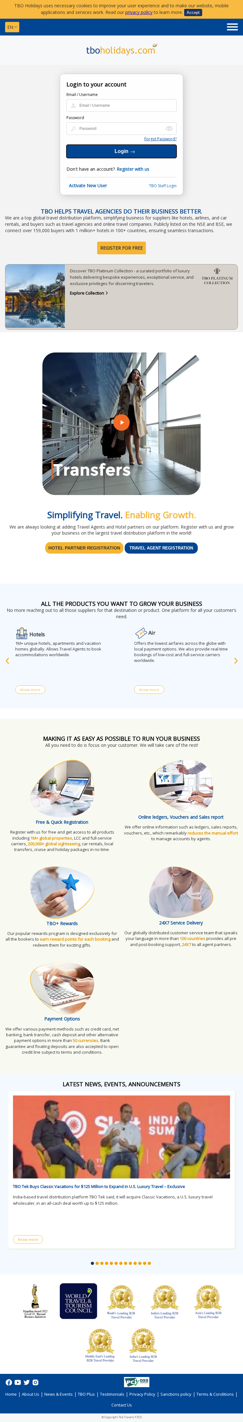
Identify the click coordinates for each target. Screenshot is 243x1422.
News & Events (58, 1394)
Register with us (133, 169)
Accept (193, 12)
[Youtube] (18, 1384)
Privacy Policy (142, 1394)
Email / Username (82, 94)
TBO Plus (86, 1394)
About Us (30, 1394)
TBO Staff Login (163, 185)
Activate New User (88, 185)
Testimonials (112, 1394)
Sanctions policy (175, 1394)
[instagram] (35, 1384)
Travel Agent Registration (161, 548)
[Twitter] (27, 1384)
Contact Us (121, 1405)
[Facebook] (9, 1384)
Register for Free (121, 248)
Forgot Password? (160, 139)
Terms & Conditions (215, 1394)
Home (11, 1394)
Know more (30, 689)
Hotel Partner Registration (84, 547)
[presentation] (7, 659)
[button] (92, 1263)
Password (75, 117)
